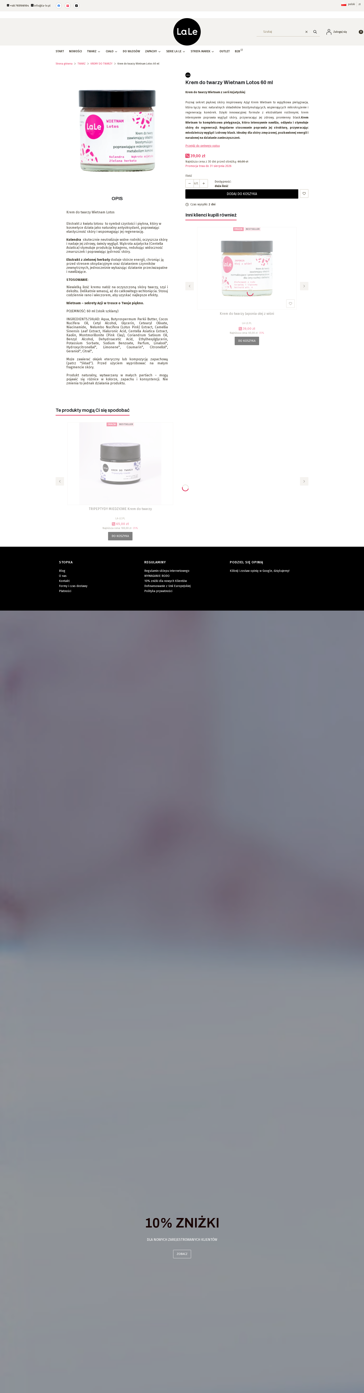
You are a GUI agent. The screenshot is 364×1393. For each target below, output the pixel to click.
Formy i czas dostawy (73, 586)
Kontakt (64, 581)
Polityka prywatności (158, 591)
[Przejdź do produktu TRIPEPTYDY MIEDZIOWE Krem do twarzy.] (120, 464)
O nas (63, 576)
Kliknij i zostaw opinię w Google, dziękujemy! (259, 571)
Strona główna (64, 63)
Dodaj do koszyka (242, 194)
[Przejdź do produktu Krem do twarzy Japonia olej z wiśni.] (246, 268)
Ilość (188, 176)
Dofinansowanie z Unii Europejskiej (167, 586)
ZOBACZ (182, 1254)
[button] (315, 31)
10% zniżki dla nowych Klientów (165, 581)
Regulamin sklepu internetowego (166, 571)
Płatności (65, 591)
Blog (62, 571)
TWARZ (82, 63)
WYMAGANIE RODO (157, 576)
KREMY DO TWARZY (101, 63)
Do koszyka (247, 341)
